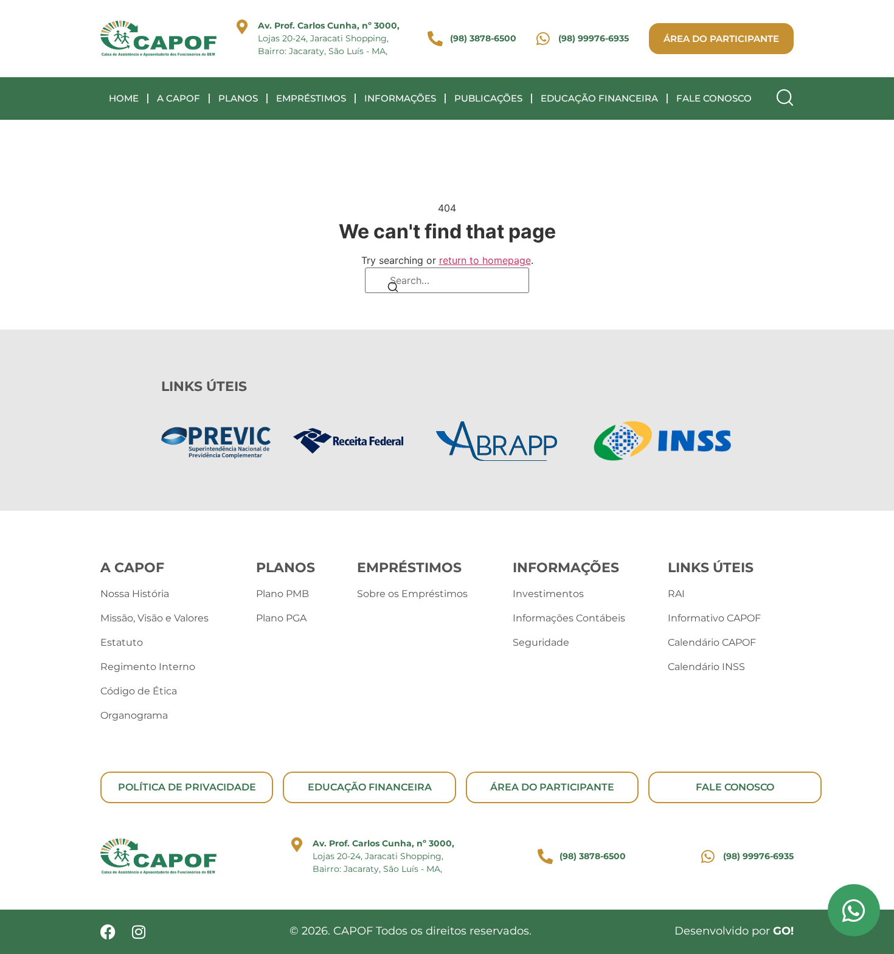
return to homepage (485, 260)
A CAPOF (178, 98)
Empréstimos (311, 98)
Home (124, 98)
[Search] (392, 288)
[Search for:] (447, 280)
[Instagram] (138, 931)
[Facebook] (108, 931)
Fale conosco (714, 98)
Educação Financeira (599, 98)
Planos (238, 98)
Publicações (488, 98)
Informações (400, 98)
